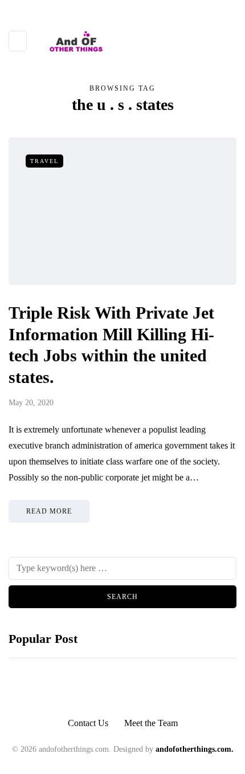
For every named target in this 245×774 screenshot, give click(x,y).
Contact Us (88, 723)
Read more (49, 511)
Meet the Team (151, 723)
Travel (44, 161)
